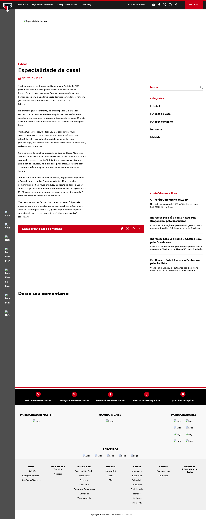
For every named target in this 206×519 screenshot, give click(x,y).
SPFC (7, 7)
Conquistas (137, 484)
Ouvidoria (84, 493)
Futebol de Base (160, 114)
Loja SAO (23, 4)
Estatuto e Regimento (84, 489)
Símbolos (136, 498)
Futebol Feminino (161, 121)
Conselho (84, 484)
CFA (111, 480)
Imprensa (163, 475)
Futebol (22, 64)
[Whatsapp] (133, 228)
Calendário (137, 480)
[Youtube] (153, 4)
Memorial (137, 503)
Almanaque (137, 471)
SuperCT (110, 475)
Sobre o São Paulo (84, 471)
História (155, 137)
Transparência (84, 498)
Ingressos (156, 129)
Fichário (137, 493)
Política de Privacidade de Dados (189, 469)
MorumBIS (110, 471)
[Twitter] (164, 4)
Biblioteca (137, 475)
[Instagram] (170, 4)
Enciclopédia (137, 489)
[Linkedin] (139, 228)
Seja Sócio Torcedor (42, 4)
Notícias (193, 4)
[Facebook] (159, 4)
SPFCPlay (86, 4)
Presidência (84, 475)
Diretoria (84, 480)
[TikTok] (176, 4)
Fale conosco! (163, 471)
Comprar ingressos (67, 4)
